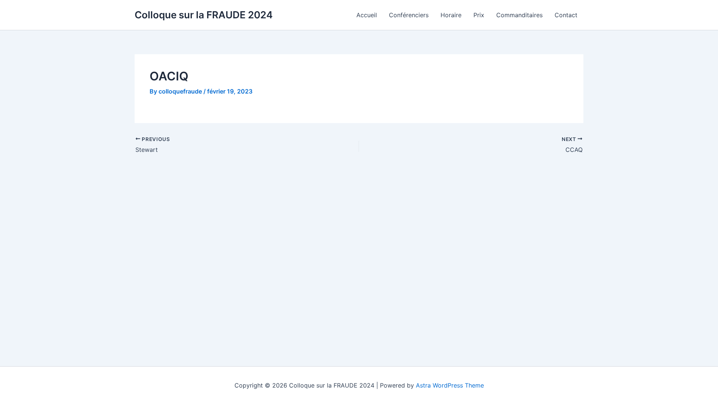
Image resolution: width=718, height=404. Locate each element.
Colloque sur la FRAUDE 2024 (204, 15)
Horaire (451, 15)
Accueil (366, 15)
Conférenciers (409, 15)
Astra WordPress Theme (450, 385)
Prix (478, 15)
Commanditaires (519, 15)
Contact (566, 15)
